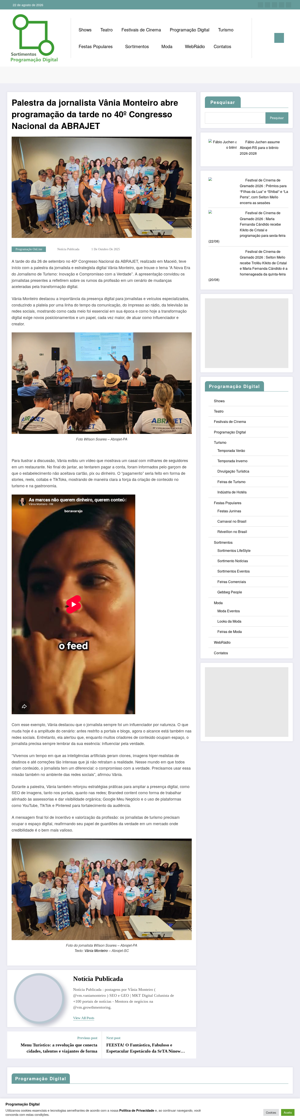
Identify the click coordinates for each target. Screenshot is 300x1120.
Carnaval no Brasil (231, 521)
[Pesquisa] (259, 38)
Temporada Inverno (232, 460)
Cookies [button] (271, 1112)
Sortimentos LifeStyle (234, 550)
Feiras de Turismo (231, 481)
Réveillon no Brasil (232, 531)
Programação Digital (189, 29)
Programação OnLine (29, 249)
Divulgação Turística (233, 471)
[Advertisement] (246, 333)
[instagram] (281, 4)
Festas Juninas (229, 510)
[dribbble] (274, 4)
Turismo (225, 29)
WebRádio (195, 46)
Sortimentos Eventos (233, 571)
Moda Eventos (228, 610)
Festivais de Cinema (141, 29)
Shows (85, 29)
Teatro (106, 29)
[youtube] (288, 4)
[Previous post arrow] (13, 1044)
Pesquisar (277, 118)
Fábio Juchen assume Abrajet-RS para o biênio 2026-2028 (260, 147)
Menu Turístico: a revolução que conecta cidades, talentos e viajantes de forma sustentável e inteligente (59, 1048)
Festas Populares (96, 46)
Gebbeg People (229, 591)
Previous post (87, 1038)
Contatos (222, 46)
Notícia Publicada (68, 249)
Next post (113, 1038)
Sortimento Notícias (232, 560)
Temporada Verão (231, 450)
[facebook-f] (260, 4)
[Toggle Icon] (279, 38)
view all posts (83, 1018)
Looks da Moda (229, 621)
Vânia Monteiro (96, 950)
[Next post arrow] (190, 1044)
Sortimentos (137, 46)
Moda (166, 46)
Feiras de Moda (229, 631)
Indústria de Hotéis (232, 492)
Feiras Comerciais (231, 581)
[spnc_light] (267, 38)
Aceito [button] (288, 1112)
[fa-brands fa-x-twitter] (267, 4)
